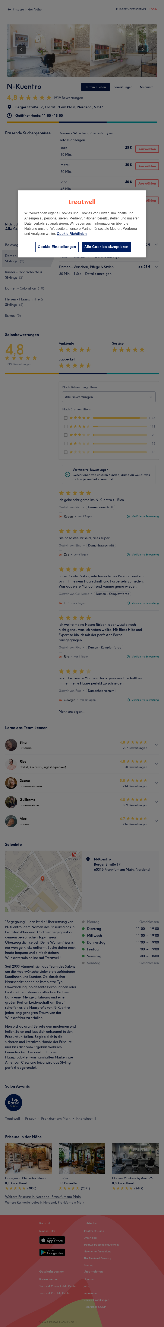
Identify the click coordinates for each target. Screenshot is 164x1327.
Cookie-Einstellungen (57, 247)
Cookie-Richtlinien (72, 234)
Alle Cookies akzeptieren (106, 247)
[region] (82, 223)
